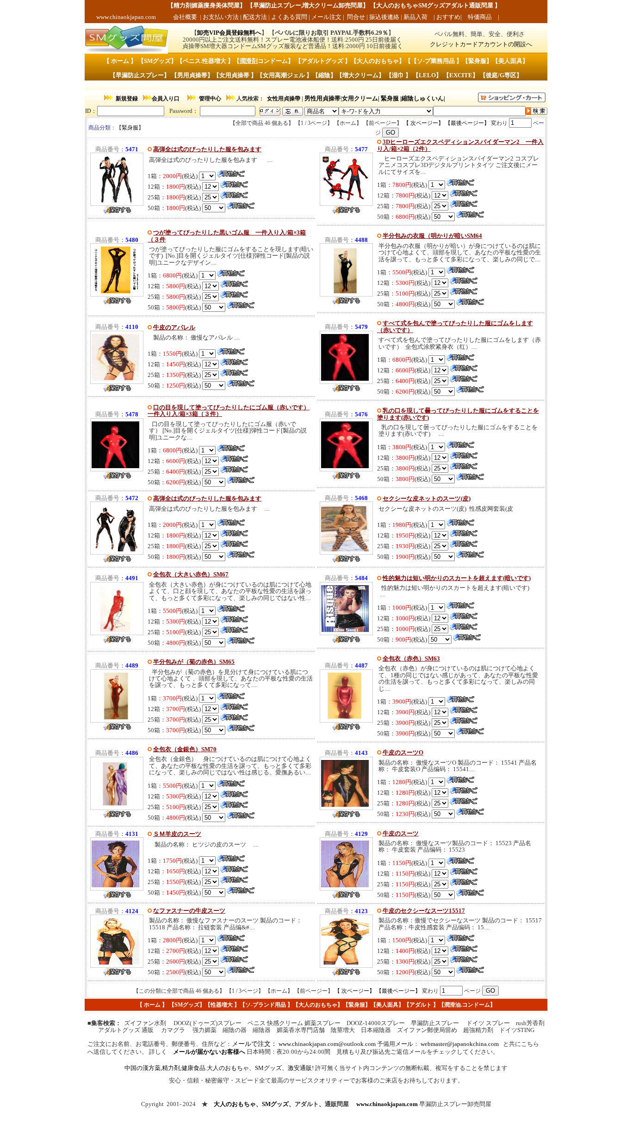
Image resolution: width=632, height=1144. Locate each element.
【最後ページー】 (467, 123)
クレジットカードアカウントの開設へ (481, 44)
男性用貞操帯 (322, 98)
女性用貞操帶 (283, 98)
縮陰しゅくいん (423, 98)
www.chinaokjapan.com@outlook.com (327, 1043)
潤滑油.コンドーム (467, 1005)
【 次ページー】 (423, 123)
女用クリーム (360, 98)
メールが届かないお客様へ (209, 1051)
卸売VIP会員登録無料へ (229, 32)
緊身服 (390, 98)
